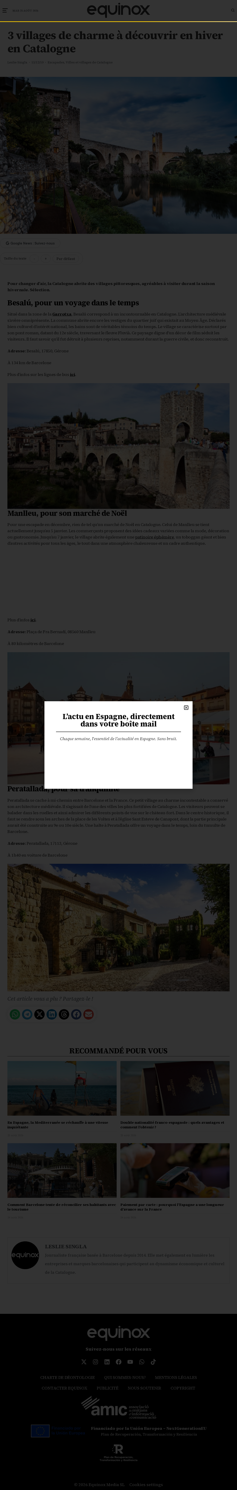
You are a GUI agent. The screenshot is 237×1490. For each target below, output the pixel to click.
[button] (186, 707)
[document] (118, 745)
